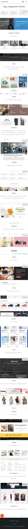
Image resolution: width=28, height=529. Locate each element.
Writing (14, 162)
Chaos (14, 257)
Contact (14, 524)
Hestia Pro (14, 506)
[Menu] (23, 1)
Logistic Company (14, 33)
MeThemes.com (11, 526)
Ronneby (14, 128)
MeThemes (4, 2)
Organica (14, 226)
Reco (14, 350)
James (14, 319)
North (14, 381)
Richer (14, 193)
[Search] (26, 1)
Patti (14, 64)
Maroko (14, 411)
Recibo (14, 442)
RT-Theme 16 (14, 473)
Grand (14, 97)
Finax (14, 288)
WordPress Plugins (14, 521)
